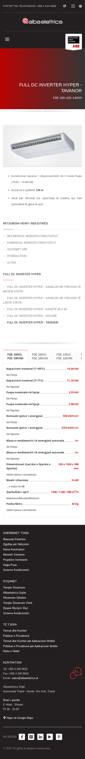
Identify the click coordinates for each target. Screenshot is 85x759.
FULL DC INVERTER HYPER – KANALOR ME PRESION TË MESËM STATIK (42, 289)
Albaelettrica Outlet (14, 592)
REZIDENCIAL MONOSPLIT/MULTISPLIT (32, 236)
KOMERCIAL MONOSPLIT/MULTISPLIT (31, 242)
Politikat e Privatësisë (16, 635)
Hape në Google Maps (19, 717)
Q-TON (11, 262)
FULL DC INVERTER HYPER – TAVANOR (32, 322)
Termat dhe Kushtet (15, 630)
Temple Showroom (14, 587)
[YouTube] (50, 737)
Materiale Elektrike (14, 539)
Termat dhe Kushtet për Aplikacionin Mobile (29, 641)
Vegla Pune (10, 565)
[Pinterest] (59, 737)
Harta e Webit (11, 651)
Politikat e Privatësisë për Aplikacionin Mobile (30, 646)
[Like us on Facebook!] (22, 737)
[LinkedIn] (40, 737)
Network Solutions (14, 554)
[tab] (15, 356)
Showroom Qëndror (14, 597)
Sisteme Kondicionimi (16, 569)
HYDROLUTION (16, 256)
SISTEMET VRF (17, 249)
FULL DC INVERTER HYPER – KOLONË (32, 315)
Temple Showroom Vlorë (17, 602)
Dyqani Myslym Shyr (15, 608)
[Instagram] (31, 737)
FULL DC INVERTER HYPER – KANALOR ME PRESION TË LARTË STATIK (42, 300)
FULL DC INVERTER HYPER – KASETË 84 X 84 (37, 309)
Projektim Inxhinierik (15, 559)
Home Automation (13, 549)
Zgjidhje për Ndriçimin (16, 544)
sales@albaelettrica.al (25, 678)
